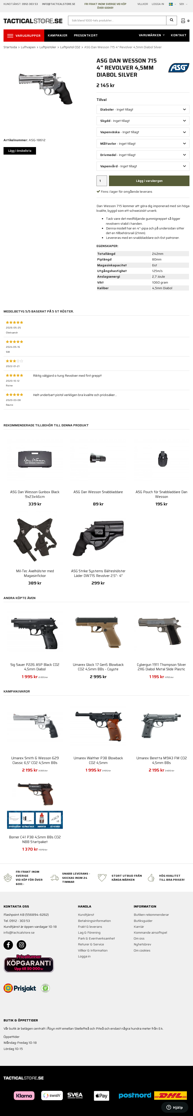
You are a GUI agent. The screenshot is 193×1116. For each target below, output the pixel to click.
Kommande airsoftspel (150, 932)
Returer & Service (91, 944)
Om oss (139, 938)
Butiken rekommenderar (151, 914)
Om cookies (142, 950)
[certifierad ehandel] (45, 988)
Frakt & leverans (90, 926)
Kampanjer (58, 35)
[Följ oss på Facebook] (8, 945)
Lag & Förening (89, 932)
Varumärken (150, 35)
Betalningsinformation (94, 920)
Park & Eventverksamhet (96, 938)
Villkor (142, 4)
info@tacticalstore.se (19, 932)
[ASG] (178, 67)
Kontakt (179, 35)
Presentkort (86, 35)
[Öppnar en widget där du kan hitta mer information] (174, 1108)
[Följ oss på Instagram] (21, 945)
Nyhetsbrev (142, 944)
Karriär (139, 926)
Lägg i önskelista (19, 150)
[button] (171, 20)
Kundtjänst (86, 914)
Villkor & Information (93, 950)
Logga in (158, 4)
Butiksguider (143, 920)
